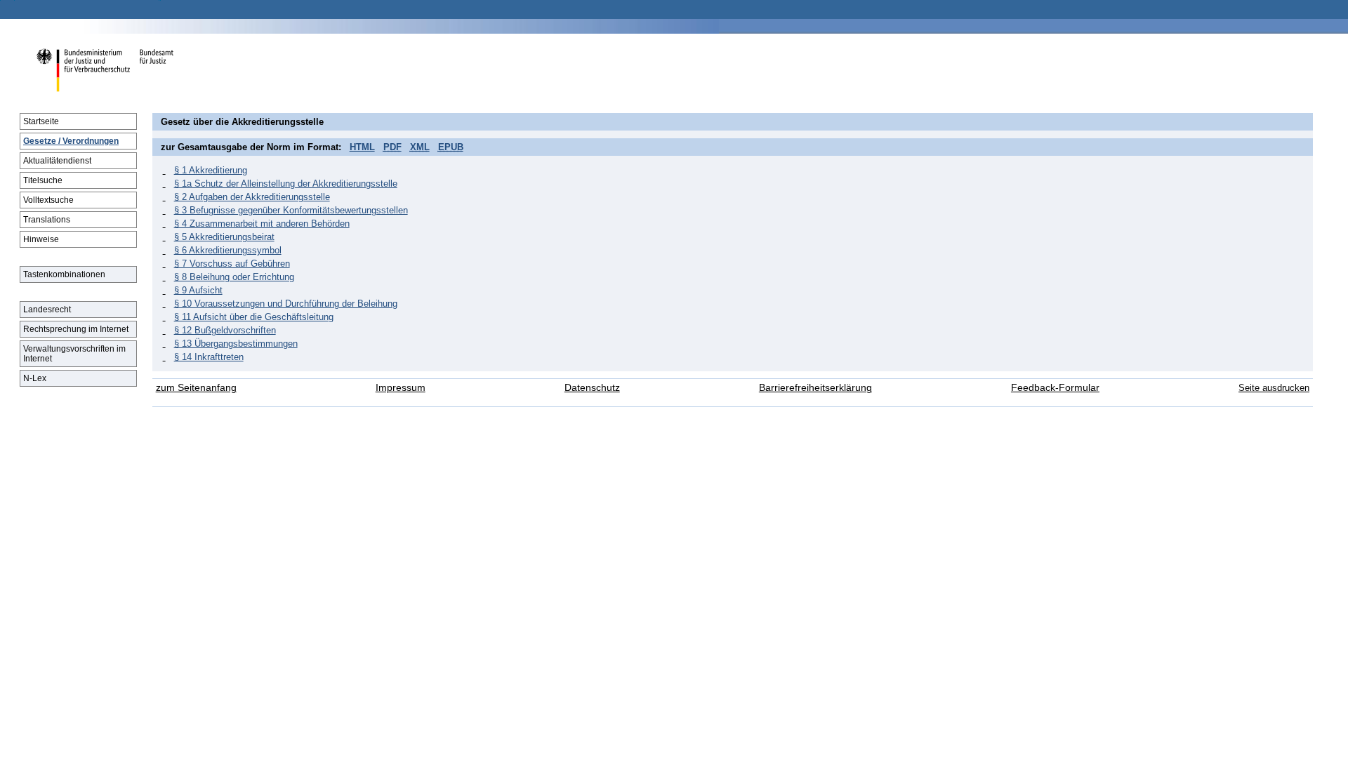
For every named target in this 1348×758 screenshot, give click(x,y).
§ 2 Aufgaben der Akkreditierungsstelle (252, 197)
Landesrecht (47, 309)
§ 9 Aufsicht (198, 290)
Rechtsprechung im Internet (75, 329)
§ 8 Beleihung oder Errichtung (234, 277)
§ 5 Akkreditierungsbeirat (224, 237)
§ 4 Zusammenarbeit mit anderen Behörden (262, 223)
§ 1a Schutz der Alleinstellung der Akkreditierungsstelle (285, 183)
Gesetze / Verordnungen (71, 141)
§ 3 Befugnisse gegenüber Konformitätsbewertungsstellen (291, 210)
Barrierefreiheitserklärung (815, 388)
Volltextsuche (48, 200)
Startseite (41, 121)
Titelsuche (42, 180)
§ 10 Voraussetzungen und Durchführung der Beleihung (285, 303)
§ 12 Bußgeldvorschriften (225, 330)
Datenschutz (592, 388)
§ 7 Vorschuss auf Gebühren (232, 263)
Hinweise (41, 239)
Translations (46, 220)
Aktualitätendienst (57, 161)
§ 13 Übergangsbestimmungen (236, 343)
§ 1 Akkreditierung (210, 170)
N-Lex (34, 378)
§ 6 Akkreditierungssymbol (228, 250)
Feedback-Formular (1055, 388)
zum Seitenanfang (196, 388)
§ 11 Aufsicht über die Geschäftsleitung (253, 317)
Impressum (400, 388)
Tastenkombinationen (64, 274)
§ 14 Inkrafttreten (209, 357)
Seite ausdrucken (1273, 388)
